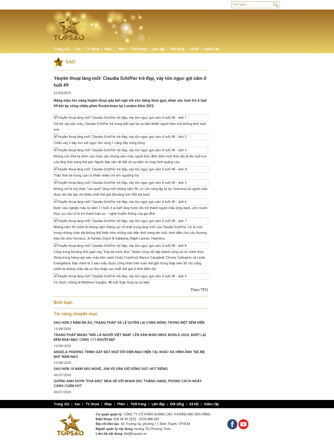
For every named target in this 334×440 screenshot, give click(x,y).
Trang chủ (62, 48)
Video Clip (211, 48)
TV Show (92, 48)
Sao (77, 48)
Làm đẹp (158, 48)
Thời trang (138, 48)
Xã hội (194, 48)
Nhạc (108, 48)
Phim (121, 48)
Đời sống (177, 48)
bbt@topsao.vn (135, 434)
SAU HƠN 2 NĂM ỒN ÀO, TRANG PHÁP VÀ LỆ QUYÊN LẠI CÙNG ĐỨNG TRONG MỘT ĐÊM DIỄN (129, 323)
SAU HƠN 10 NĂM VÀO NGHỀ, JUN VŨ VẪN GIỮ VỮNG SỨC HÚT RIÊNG (111, 369)
